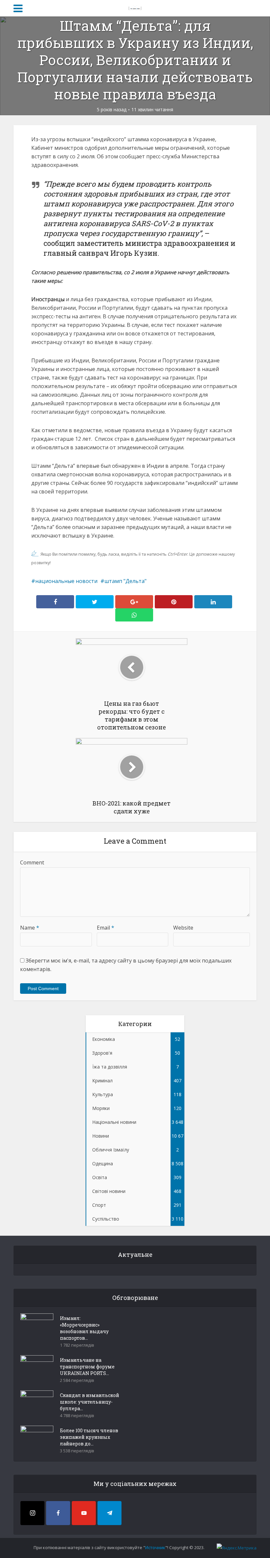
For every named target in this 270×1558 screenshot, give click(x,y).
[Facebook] (58, 1513)
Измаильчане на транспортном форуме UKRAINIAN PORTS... (87, 1366)
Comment (32, 862)
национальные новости (66, 581)
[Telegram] (109, 1513)
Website (183, 927)
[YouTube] (84, 1513)
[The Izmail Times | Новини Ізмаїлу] (135, 7)
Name (29, 927)
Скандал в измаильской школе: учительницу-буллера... (89, 1402)
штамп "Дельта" (125, 581)
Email (105, 927)
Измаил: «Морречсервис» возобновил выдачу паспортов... (84, 1328)
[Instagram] (32, 1513)
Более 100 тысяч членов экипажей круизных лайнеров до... (89, 1437)
